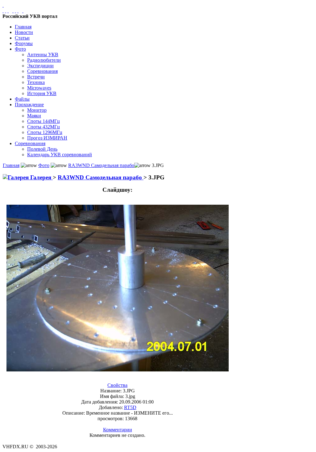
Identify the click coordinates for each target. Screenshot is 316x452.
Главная (23, 26)
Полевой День (42, 149)
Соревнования (42, 71)
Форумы (24, 43)
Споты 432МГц (43, 126)
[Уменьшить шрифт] (18, 10)
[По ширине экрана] (3, 10)
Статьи (22, 37)
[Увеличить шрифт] (13, 10)
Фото (20, 49)
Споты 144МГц (43, 121)
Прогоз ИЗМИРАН (47, 137)
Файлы (22, 99)
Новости (24, 32)
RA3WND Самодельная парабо (101, 165)
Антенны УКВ (42, 54)
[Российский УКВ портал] (3, 5)
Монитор (37, 110)
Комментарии (117, 429)
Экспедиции (40, 65)
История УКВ (41, 93)
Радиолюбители (44, 60)
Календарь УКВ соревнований (59, 154)
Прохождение (29, 104)
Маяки (34, 115)
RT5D (130, 407)
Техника (36, 82)
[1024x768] (5, 10)
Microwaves (39, 87)
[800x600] (8, 10)
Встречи (36, 76)
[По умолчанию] (15, 10)
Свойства (117, 385)
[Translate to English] (22, 10)
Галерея (41, 177)
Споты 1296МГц (44, 132)
